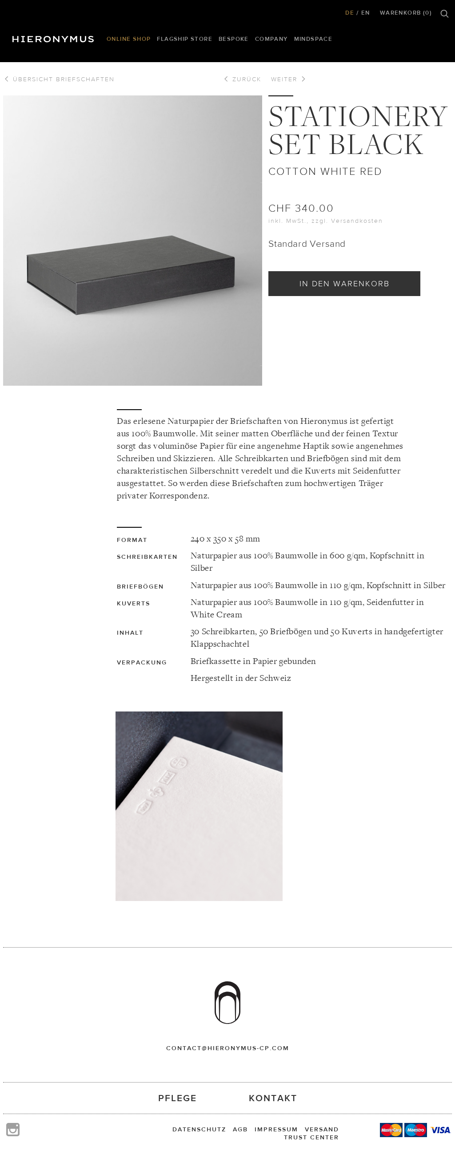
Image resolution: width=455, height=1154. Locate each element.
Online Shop (129, 39)
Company (271, 39)
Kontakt (273, 1098)
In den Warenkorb (344, 283)
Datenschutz (199, 1129)
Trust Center (311, 1137)
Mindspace (313, 39)
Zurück (245, 79)
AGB (240, 1129)
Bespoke (234, 39)
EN (365, 12)
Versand (322, 1129)
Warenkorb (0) (406, 12)
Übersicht (62, 79)
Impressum (276, 1129)
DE (349, 12)
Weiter (285, 79)
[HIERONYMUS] (54, 36)
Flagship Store (184, 39)
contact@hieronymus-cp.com (227, 1047)
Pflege (177, 1098)
